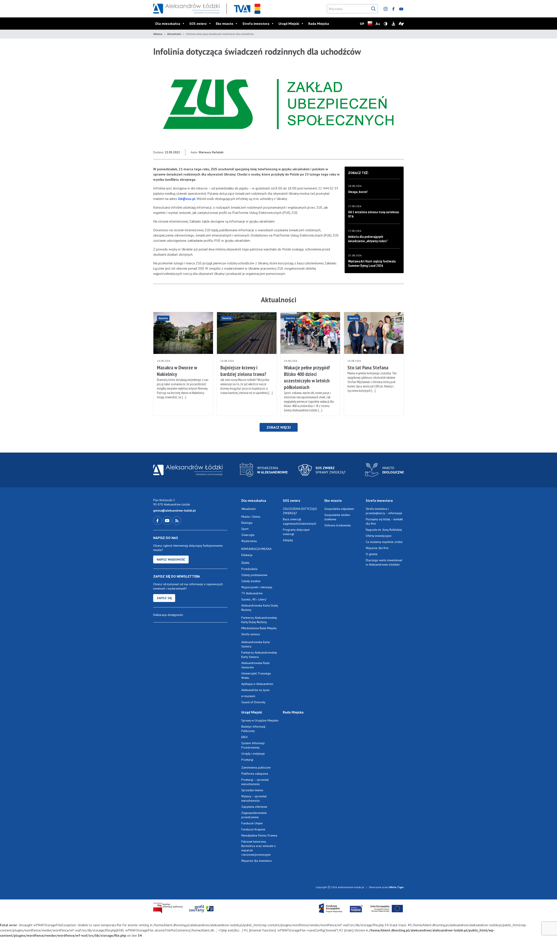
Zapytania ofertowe (254, 807)
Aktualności (174, 33)
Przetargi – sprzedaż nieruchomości (255, 782)
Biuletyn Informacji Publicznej (253, 729)
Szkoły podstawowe (254, 575)
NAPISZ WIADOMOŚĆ (171, 559)
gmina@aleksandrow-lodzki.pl (174, 510)
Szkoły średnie (250, 581)
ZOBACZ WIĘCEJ (279, 427)
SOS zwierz (198, 23)
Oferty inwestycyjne (379, 536)
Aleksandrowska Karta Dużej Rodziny (259, 607)
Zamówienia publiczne (256, 767)
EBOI (244, 737)
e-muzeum (248, 696)
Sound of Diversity (253, 702)
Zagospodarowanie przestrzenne (254, 815)
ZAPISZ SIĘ (164, 598)
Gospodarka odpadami (339, 509)
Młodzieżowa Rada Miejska (259, 628)
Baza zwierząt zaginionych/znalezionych (299, 521)
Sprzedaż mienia (252, 790)
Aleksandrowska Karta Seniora (255, 644)
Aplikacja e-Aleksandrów (257, 684)
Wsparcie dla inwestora (256, 861)
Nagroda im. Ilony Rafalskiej (384, 530)
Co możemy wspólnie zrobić (384, 542)
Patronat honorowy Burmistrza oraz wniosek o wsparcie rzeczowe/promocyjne (258, 848)
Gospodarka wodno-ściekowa (337, 517)
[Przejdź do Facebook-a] (158, 520)
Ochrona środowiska (337, 525)
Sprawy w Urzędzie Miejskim (259, 720)
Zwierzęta (247, 535)
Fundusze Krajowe (253, 829)
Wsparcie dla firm (377, 548)
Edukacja (246, 555)
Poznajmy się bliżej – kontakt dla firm (384, 521)
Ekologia (246, 523)
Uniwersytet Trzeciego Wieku (256, 675)
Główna (157, 33)
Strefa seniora (250, 634)
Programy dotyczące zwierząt (296, 532)
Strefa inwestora (255, 23)
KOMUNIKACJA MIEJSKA (256, 549)
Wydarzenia (249, 541)
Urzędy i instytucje (253, 753)
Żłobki (245, 563)
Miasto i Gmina (250, 517)
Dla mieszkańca (167, 23)
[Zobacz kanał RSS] (176, 520)
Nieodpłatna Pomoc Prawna (259, 835)
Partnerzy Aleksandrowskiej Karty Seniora (259, 655)
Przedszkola (249, 569)
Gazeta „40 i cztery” (254, 599)
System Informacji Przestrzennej (253, 745)
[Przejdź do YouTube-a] (167, 520)
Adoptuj (288, 540)
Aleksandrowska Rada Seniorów (255, 665)
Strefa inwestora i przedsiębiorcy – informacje (384, 511)
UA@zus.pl (186, 198)
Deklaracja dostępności (168, 615)
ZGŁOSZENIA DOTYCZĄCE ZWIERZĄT (300, 511)
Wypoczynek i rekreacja (256, 587)
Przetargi (247, 760)
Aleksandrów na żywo (255, 690)
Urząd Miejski (288, 23)
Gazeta (163, 318)
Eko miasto (224, 23)
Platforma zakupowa (254, 774)
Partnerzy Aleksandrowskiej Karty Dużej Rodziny (259, 620)
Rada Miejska (318, 23)
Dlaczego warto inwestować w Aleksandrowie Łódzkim (384, 562)
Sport (244, 529)
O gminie (371, 554)
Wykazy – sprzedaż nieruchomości (254, 798)
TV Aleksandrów (252, 593)
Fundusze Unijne (252, 823)
